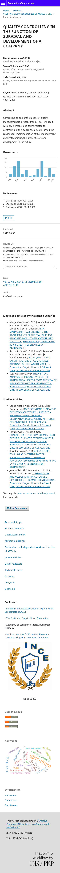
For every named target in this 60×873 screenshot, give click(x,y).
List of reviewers (13, 563)
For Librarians (11, 805)
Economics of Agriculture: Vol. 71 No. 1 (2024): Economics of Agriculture (30, 427)
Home (6, 10)
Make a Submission (17, 508)
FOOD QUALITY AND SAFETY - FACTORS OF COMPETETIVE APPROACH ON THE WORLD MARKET (30, 361)
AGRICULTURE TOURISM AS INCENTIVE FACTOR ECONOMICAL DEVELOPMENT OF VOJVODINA (29, 455)
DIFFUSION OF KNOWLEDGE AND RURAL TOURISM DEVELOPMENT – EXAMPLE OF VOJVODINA (32, 476)
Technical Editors (14, 569)
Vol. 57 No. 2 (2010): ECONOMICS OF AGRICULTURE (27, 13)
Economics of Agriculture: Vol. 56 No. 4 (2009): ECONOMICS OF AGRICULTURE (30, 369)
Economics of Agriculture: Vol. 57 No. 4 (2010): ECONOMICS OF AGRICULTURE (30, 388)
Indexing (9, 576)
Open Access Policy (15, 534)
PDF (10, 217)
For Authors (10, 800)
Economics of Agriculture (21, 3)
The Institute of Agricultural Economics (27, 618)
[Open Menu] (3, 3)
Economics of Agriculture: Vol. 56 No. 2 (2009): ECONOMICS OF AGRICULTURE (30, 446)
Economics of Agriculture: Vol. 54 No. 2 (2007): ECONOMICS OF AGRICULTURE (33, 464)
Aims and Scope (13, 522)
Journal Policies (13, 557)
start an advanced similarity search (37, 493)
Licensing (10, 588)
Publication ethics (14, 528)
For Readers (10, 795)
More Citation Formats (16, 266)
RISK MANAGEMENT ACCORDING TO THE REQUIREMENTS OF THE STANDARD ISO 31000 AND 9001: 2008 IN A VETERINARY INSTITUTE (31, 335)
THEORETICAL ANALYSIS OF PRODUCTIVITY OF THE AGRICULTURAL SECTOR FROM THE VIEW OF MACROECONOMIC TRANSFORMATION (33, 378)
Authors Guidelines (15, 540)
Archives (17, 10)
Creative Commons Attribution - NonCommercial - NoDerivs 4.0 (28, 824)
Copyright (10, 582)
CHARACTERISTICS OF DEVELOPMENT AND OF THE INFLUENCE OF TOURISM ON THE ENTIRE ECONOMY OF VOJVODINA (32, 438)
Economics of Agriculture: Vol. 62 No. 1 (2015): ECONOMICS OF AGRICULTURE (30, 485)
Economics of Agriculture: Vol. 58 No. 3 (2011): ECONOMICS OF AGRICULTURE (32, 344)
